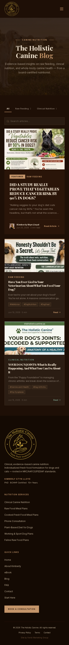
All (8, 108)
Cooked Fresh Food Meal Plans (21, 514)
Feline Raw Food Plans (16, 540)
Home (7, 559)
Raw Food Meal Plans (16, 508)
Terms (37, 632)
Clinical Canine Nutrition (17, 502)
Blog (6, 578)
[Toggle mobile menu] (62, 9)
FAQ (6, 585)
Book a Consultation (21, 609)
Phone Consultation (15, 521)
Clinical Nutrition (47, 108)
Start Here (9, 597)
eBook (8, 572)
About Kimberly (12, 566)
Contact (8, 591)
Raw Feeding (23, 108)
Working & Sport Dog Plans (18, 533)
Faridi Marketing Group (37, 637)
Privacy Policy (25, 632)
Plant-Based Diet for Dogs (18, 527)
